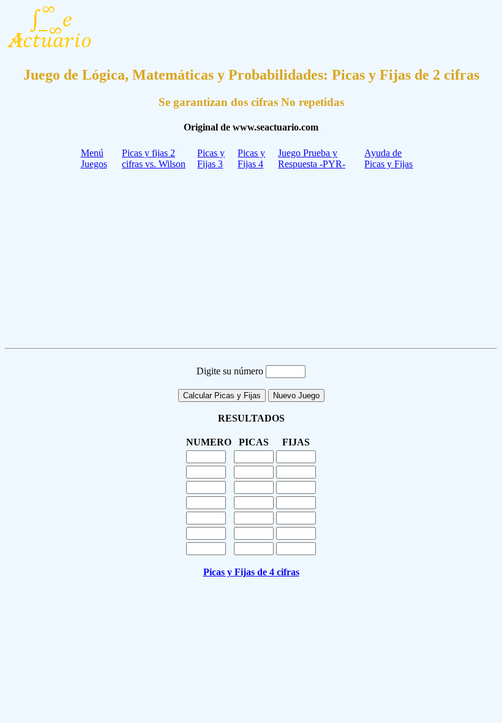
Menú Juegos (94, 158)
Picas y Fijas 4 (251, 158)
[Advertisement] (251, 257)
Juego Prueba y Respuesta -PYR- (311, 158)
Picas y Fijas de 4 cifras (251, 572)
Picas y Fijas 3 (211, 158)
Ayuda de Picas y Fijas (388, 158)
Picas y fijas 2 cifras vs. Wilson (153, 158)
